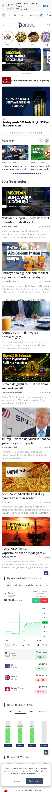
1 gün (7, 645)
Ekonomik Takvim (18, 757)
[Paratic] (26, 25)
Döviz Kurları (34, 578)
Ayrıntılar (16, 781)
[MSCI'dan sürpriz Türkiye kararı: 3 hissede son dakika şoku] (21, 59)
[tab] (22, 73)
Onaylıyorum (34, 781)
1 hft (15, 645)
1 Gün (9, 711)
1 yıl (37, 645)
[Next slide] (46, 140)
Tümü (44, 645)
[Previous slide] (41, 140)
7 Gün (20, 711)
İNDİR (46, 6)
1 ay (22, 645)
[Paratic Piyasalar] (45, 573)
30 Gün (31, 711)
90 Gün (42, 711)
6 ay (29, 645)
